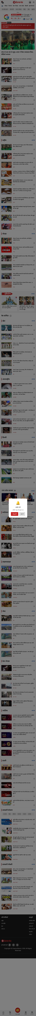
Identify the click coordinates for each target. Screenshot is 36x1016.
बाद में (22, 514)
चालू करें (15, 514)
